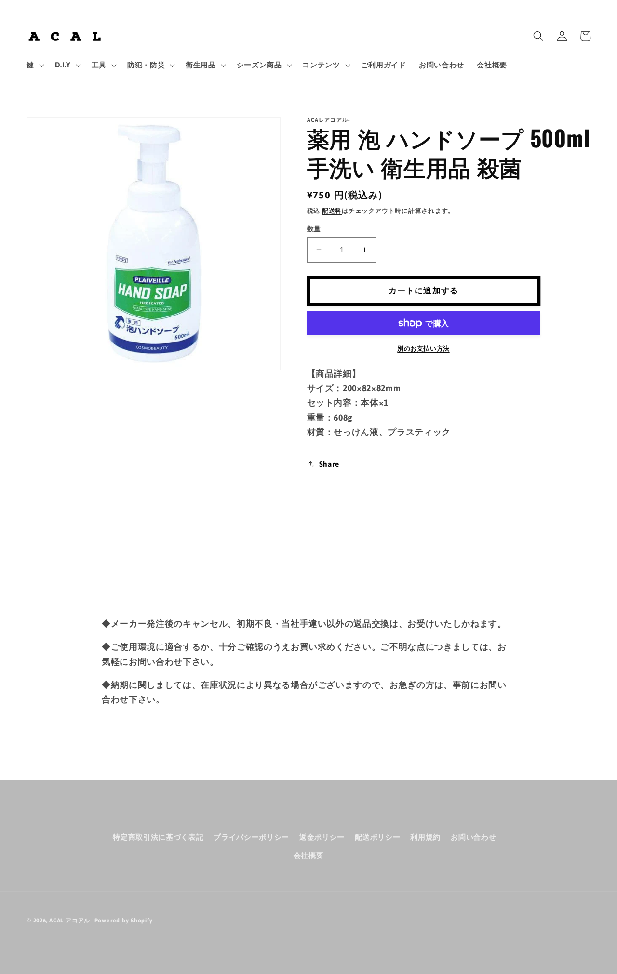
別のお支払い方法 (423, 348)
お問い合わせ (473, 837)
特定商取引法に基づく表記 (158, 837)
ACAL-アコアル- (71, 920)
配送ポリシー (377, 837)
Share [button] (329, 464)
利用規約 (425, 837)
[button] (34, 65)
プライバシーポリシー (251, 837)
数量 (314, 228)
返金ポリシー (322, 837)
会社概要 (309, 855)
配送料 (332, 210)
